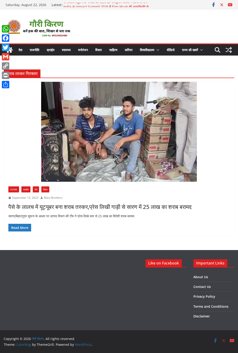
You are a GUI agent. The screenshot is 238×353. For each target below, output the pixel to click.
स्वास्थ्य (66, 50)
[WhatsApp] (5, 28)
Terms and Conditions (210, 306)
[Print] (5, 75)
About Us (200, 277)
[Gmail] (5, 56)
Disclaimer (201, 316)
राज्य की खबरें (190, 50)
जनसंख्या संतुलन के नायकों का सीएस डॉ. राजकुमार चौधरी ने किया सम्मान (105, 5)
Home (13, 189)
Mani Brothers (53, 198)
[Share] (5, 84)
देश (20, 50)
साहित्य (113, 50)
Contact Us (202, 286)
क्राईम (50, 50)
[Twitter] (5, 47)
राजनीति (34, 50)
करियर (128, 50)
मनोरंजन (83, 50)
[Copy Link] (5, 66)
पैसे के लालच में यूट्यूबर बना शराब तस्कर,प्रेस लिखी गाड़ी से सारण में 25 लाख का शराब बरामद (100, 207)
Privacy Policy (204, 296)
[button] (156, 50)
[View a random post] (228, 50)
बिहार (45, 189)
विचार (98, 50)
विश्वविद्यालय (147, 50)
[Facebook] (5, 38)
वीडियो (171, 50)
